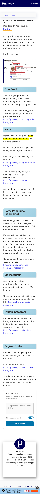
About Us (8, 486)
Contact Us (18, 486)
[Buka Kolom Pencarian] (25, 3)
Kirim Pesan (20, 424)
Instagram (14, 15)
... (19, 470)
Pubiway (8, 3)
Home (6, 15)
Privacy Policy (30, 486)
